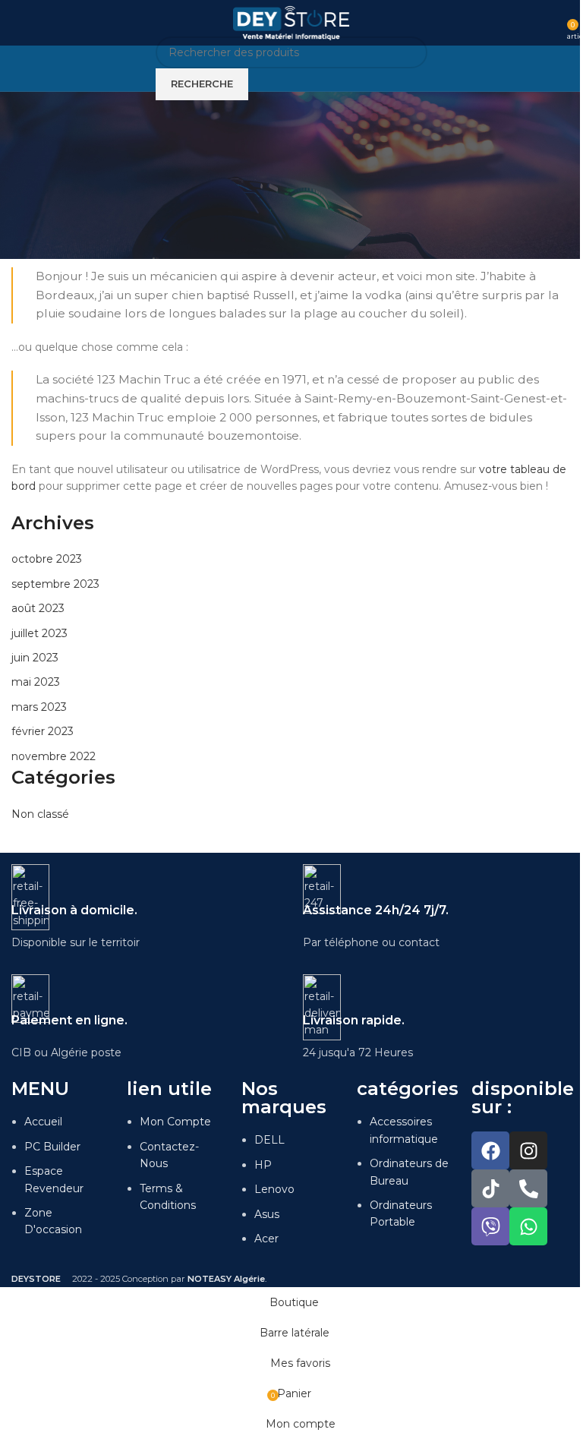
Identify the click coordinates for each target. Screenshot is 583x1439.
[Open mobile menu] (17, 23)
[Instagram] (528, 1150)
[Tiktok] (490, 1188)
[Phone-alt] (528, 1188)
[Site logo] (292, 22)
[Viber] (490, 1226)
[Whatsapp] (528, 1226)
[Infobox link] (145, 907)
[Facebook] (490, 1150)
